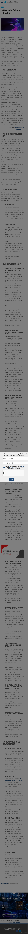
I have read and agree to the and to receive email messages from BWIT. (14, 467)
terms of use (12, 467)
